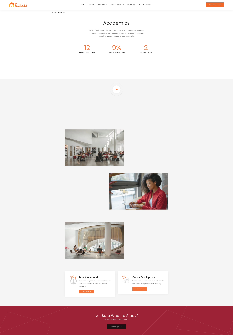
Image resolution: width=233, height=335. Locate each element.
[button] (116, 326)
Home (54, 12)
